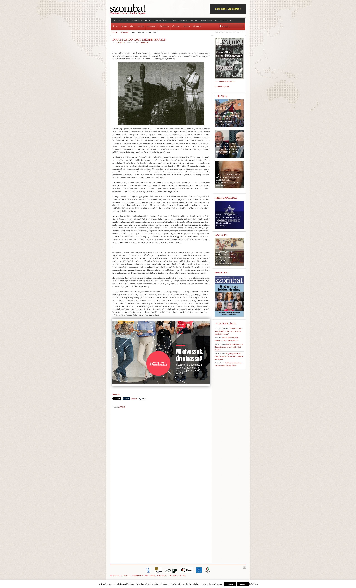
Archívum (124, 32)
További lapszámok (222, 86)
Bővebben (253, 583)
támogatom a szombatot (228, 9)
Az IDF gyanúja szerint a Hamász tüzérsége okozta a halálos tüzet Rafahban (229, 347)
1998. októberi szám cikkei (225, 81)
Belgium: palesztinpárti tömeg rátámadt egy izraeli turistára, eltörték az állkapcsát (229, 356)
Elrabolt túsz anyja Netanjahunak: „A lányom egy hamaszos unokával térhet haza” (228, 331)
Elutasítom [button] (243, 584)
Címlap (114, 32)
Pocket (134, 398)
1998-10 (122, 407)
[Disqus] (161, 448)
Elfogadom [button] (230, 584)
